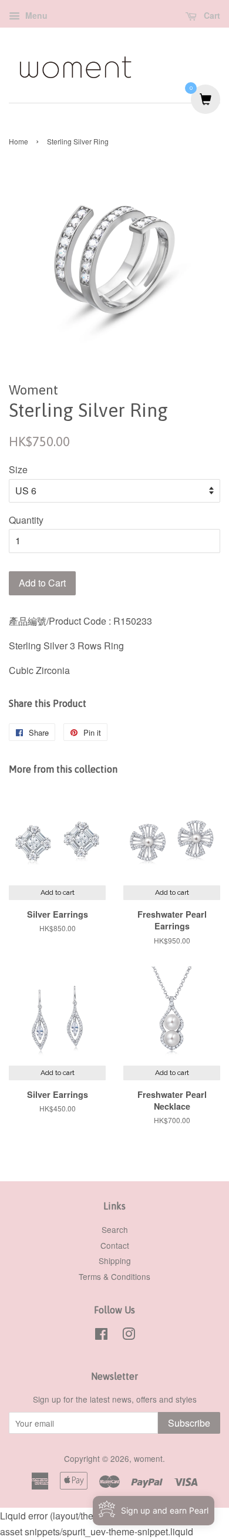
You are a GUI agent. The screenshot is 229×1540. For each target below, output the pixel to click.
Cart (210, 15)
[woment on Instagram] (128, 1336)
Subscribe (189, 1423)
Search (115, 1229)
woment (148, 1458)
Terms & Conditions (114, 1276)
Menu (35, 15)
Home (18, 141)
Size (18, 469)
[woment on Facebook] (101, 1336)
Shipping (115, 1260)
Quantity (26, 520)
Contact (114, 1245)
